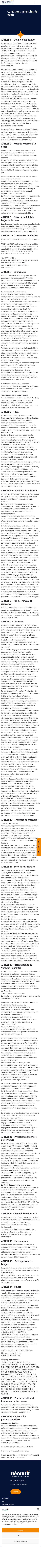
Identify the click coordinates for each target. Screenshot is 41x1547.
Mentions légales (8, 1505)
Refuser (20, 1536)
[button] (38, 1510)
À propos (5, 1498)
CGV (3, 1501)
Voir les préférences (20, 1541)
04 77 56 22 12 (39, 847)
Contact (15, 1492)
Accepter (20, 1530)
